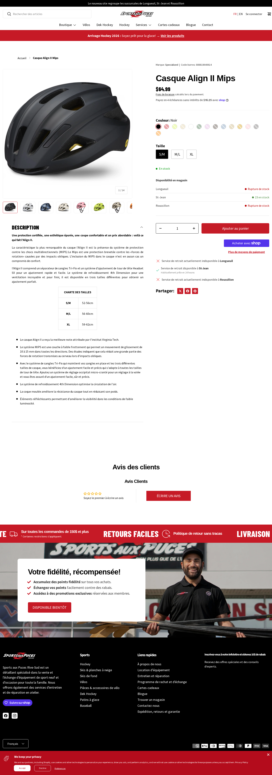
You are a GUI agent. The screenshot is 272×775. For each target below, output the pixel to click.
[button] (269, 14)
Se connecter (254, 14)
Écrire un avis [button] (168, 495)
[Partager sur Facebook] (188, 291)
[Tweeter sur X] (180, 291)
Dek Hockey (104, 25)
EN (241, 14)
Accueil (22, 58)
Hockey (124, 25)
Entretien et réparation (153, 676)
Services (141, 25)
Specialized (171, 64)
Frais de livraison (165, 94)
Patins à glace (89, 700)
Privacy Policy (241, 762)
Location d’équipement (153, 670)
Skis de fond (88, 676)
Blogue (191, 25)
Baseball (86, 705)
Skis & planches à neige (96, 670)
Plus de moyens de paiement (246, 252)
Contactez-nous (148, 705)
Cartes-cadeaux (169, 25)
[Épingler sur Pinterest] (195, 291)
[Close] (268, 754)
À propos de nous (149, 664)
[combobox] (47, 14)
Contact (207, 25)
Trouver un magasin (151, 700)
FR (235, 14)
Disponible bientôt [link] (50, 607)
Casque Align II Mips (45, 58)
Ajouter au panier (235, 228)
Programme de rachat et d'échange (162, 682)
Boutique (65, 25)
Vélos (86, 25)
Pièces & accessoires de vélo (100, 688)
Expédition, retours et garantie (158, 711)
